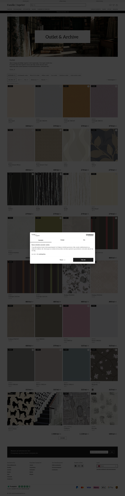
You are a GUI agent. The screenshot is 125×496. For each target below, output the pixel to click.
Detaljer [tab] (63, 239)
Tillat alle (83, 259)
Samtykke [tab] (40, 240)
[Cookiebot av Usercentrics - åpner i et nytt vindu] (87, 235)
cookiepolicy (42, 254)
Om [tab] (84, 239)
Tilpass (61, 259)
